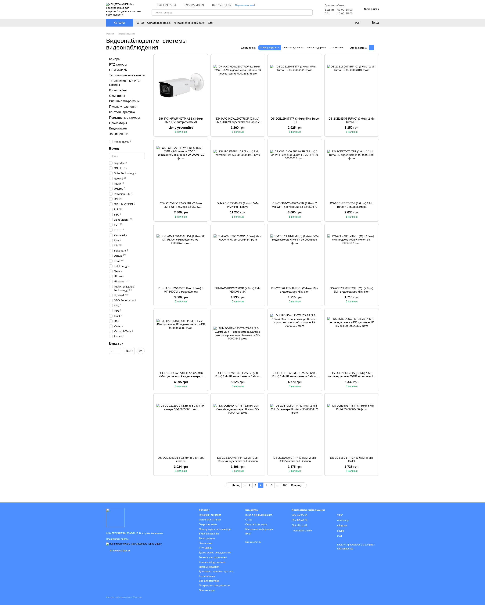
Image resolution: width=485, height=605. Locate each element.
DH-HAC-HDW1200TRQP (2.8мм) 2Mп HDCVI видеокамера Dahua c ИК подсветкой (238, 122)
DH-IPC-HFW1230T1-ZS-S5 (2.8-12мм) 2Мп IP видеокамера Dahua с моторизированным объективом (237, 376)
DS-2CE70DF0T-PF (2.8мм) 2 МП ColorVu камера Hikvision (294, 459)
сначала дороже (316, 47)
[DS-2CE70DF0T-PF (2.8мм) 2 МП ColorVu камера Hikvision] (294, 424)
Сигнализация (207, 576)
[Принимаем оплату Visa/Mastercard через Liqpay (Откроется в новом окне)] (134, 543)
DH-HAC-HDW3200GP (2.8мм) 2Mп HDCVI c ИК (237, 290)
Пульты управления (123, 106)
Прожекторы (118, 123)
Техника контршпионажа (213, 557)
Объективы (117, 95)
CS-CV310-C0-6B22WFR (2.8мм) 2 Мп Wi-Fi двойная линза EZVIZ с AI (294, 205)
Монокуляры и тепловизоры (215, 529)
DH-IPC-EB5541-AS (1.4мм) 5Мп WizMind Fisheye (238, 205)
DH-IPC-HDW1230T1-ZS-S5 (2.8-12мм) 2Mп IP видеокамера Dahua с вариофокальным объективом (294, 376)
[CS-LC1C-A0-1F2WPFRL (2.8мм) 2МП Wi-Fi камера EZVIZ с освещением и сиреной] (180, 170)
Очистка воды (207, 590)
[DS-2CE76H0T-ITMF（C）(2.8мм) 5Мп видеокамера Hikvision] (351, 255)
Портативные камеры (124, 117)
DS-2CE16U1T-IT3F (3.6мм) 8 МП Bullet (351, 459)
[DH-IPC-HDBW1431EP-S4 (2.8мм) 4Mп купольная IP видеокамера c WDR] (180, 340)
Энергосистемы (208, 524)
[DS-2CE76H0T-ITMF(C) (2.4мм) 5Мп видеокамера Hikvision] (294, 255)
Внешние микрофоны (124, 101)
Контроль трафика (122, 112)
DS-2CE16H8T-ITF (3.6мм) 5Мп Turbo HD (295, 120)
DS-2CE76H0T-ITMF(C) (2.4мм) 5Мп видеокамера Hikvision (294, 290)
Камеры (114, 59)
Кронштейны (118, 90)
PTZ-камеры (118, 64)
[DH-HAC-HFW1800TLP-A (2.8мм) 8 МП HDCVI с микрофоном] (180, 255)
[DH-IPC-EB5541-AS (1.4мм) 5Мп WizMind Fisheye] (238, 170)
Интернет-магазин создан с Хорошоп (124, 597)
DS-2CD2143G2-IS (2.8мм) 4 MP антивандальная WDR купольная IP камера (351, 376)
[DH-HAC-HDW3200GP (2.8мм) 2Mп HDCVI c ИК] (238, 255)
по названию (337, 47)
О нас (140, 22)
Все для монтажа (209, 580)
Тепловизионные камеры (127, 75)
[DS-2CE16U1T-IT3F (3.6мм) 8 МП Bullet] (351, 424)
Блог (210, 22)
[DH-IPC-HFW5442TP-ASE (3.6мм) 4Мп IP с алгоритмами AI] (180, 85)
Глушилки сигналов (210, 514)
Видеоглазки (118, 128)
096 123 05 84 (166, 5)
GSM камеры (118, 70)
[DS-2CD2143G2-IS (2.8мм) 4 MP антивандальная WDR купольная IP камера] (351, 340)
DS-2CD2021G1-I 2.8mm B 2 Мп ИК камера (181, 459)
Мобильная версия (120, 550)
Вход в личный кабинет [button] (258, 514)
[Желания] (349, 23)
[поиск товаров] (310, 12)
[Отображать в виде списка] (376, 47)
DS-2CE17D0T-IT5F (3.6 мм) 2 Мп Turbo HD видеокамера (351, 205)
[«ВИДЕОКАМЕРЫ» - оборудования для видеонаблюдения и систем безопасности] (115, 517)
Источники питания (210, 519)
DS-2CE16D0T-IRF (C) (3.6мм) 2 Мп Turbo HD (352, 120)
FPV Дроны (205, 547)
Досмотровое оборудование (215, 552)
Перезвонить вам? (245, 5)
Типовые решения (209, 566)
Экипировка (205, 543)
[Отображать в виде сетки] (371, 47)
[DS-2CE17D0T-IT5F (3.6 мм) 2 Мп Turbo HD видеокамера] (351, 170)
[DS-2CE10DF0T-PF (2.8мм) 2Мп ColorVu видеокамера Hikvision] (238, 424)
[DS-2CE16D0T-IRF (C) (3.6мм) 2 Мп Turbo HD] (351, 85)
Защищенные (118, 134)
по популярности (269, 47)
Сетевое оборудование (212, 562)
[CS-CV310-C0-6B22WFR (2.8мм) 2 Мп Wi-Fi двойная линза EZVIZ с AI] (294, 170)
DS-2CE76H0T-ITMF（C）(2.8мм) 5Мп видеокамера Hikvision (351, 290)
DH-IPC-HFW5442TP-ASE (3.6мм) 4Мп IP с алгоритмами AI (181, 120)
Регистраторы (207, 538)
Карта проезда (345, 548)
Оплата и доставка (159, 22)
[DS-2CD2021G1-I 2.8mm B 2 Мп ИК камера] (180, 424)
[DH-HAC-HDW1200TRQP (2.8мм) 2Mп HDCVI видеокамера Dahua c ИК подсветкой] (238, 85)
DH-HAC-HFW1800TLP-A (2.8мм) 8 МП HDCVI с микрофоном (180, 290)
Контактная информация (189, 22)
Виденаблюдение (209, 533)
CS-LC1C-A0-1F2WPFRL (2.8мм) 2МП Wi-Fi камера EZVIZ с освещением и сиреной (181, 207)
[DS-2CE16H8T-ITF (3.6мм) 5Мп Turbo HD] (294, 85)
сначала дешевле (293, 47)
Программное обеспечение (214, 585)
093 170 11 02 (221, 5)
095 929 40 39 (194, 5)
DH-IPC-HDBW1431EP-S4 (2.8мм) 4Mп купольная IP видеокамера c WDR (181, 376)
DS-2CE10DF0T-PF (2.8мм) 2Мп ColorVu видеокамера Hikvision (237, 459)
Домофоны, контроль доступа (216, 571)
